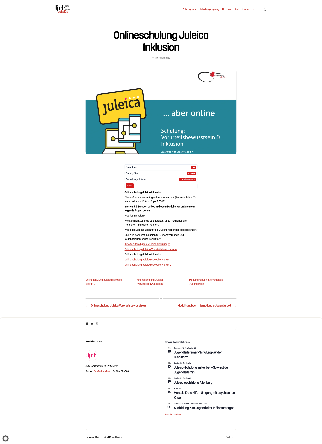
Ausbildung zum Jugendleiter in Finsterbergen (204, 408)
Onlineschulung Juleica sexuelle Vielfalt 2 (148, 264)
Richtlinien (226, 9)
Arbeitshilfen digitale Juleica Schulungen (147, 243)
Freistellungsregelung (209, 9)
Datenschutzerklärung (105, 437)
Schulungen (188, 9)
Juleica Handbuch (243, 9)
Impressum (90, 437)
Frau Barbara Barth (102, 371)
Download (129, 185)
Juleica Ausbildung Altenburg (193, 382)
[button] (5, 438)
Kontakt (119, 437)
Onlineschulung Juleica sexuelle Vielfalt (147, 259)
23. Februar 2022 (162, 58)
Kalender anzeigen (173, 414)
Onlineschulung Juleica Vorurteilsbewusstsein (151, 249)
